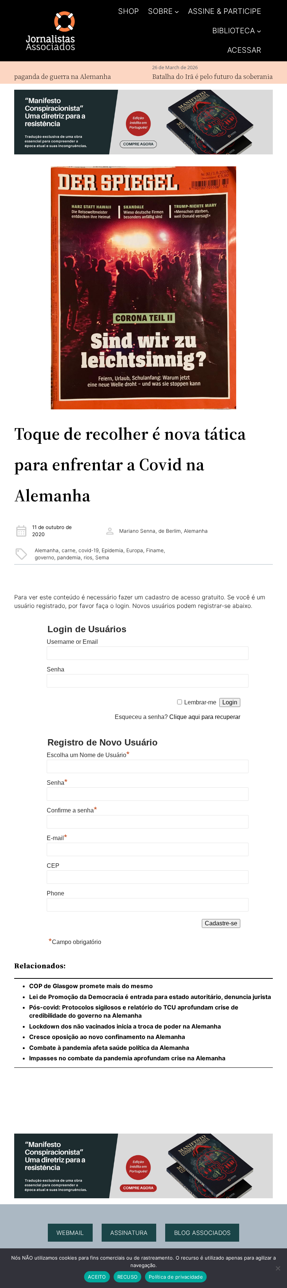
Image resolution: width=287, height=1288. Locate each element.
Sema (102, 557)
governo (44, 557)
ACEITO (97, 1277)
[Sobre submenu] (177, 11)
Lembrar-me (200, 702)
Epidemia (112, 550)
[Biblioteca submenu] (259, 30)
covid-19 (88, 550)
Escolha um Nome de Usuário (88, 755)
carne (68, 550)
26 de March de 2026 (156, 67)
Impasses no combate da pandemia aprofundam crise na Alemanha (128, 1058)
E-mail (57, 838)
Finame (155, 550)
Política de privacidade (176, 1277)
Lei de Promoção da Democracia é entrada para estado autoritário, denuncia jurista (150, 996)
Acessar (244, 50)
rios (88, 557)
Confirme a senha (72, 810)
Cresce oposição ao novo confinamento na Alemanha (107, 1036)
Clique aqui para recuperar (204, 717)
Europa (134, 550)
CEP (53, 866)
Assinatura (129, 1232)
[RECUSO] (277, 1268)
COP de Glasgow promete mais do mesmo (91, 986)
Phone (55, 893)
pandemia (69, 557)
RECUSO (127, 1277)
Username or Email (72, 642)
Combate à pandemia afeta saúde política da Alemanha (109, 1047)
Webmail (70, 1232)
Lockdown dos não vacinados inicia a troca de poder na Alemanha (125, 1026)
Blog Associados (202, 1232)
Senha (55, 669)
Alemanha (47, 550)
